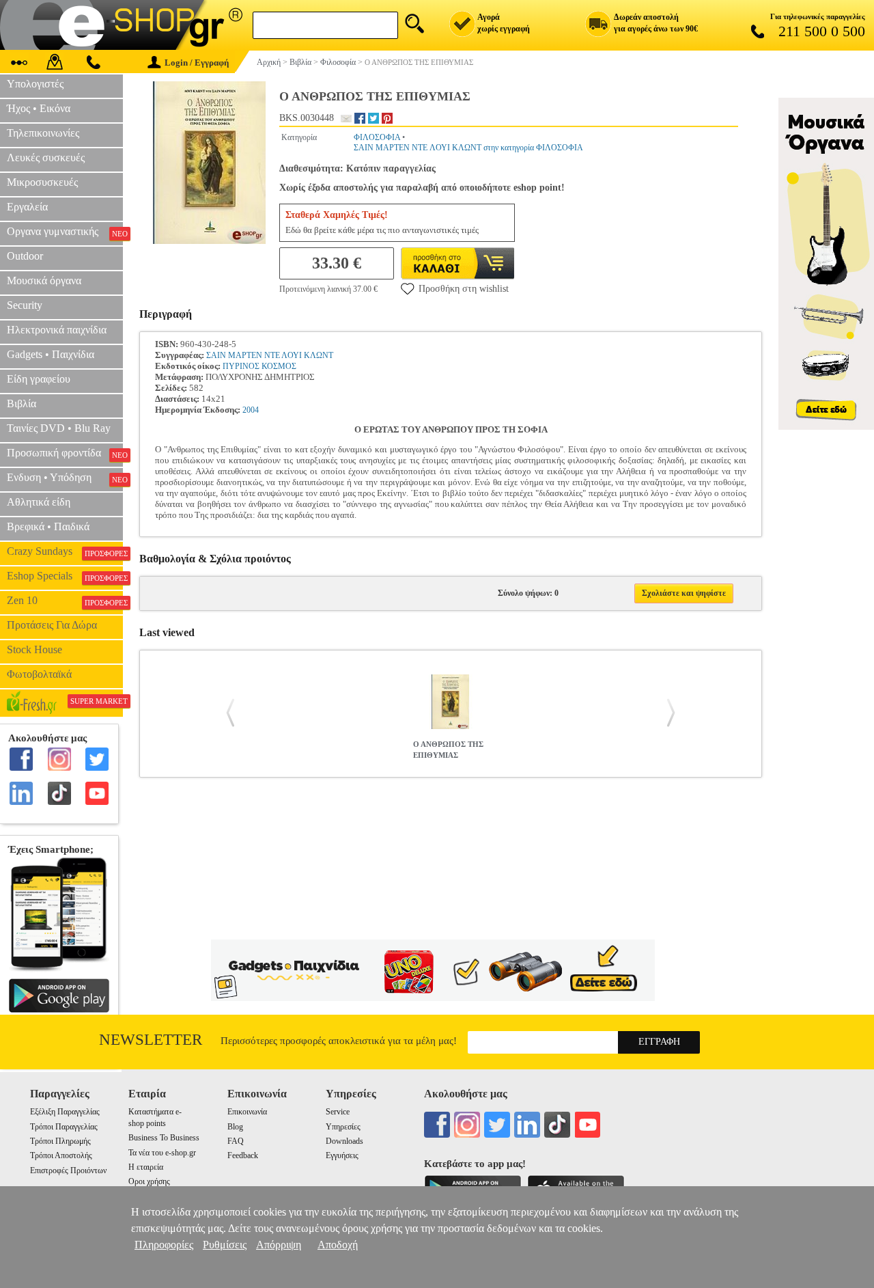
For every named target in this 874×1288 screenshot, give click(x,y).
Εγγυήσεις (342, 1155)
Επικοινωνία (247, 1111)
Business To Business (163, 1137)
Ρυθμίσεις (224, 1244)
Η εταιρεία (145, 1167)
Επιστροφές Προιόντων (68, 1170)
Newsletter (150, 1039)
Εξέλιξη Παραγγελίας (65, 1111)
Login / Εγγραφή (197, 62)
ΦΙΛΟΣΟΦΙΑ (377, 137)
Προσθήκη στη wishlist (464, 289)
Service (338, 1111)
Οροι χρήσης (149, 1181)
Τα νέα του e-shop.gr (162, 1152)
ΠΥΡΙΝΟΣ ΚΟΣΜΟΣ (259, 366)
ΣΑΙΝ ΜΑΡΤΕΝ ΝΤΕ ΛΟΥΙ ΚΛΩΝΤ (269, 355)
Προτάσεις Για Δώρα (52, 625)
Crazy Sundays (65, 551)
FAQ (235, 1141)
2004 (250, 410)
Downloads (344, 1141)
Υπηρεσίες (343, 1127)
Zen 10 (65, 600)
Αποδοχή (338, 1244)
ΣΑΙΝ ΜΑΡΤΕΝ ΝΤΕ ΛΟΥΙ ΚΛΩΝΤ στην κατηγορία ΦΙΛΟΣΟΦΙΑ (468, 147)
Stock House (34, 649)
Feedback (242, 1155)
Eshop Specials (65, 576)
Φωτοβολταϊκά (39, 674)
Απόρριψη (278, 1244)
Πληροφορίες (164, 1244)
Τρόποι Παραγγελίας (64, 1127)
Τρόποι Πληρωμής (60, 1141)
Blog (235, 1127)
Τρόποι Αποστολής (61, 1155)
